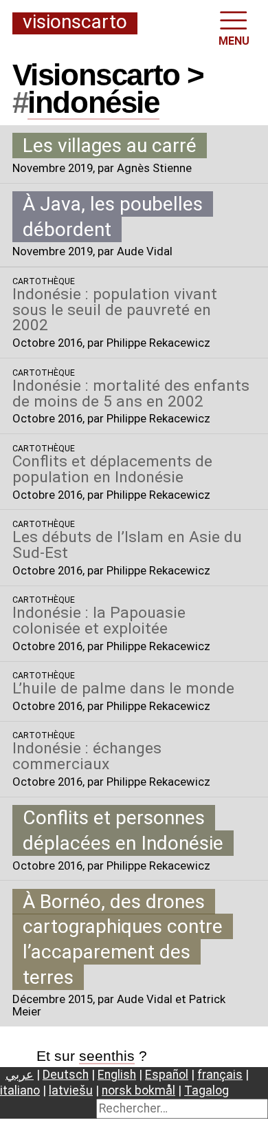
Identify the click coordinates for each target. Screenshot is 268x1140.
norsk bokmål (138, 1090)
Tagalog (206, 1090)
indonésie (93, 102)
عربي (19, 1075)
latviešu (71, 1090)
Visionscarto (75, 22)
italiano (20, 1090)
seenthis (107, 1056)
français (220, 1075)
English (117, 1075)
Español (166, 1075)
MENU (234, 40)
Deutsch (66, 1075)
